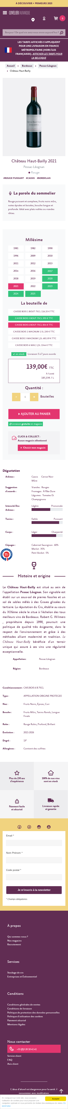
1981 (15, 248)
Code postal (12, 870)
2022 (33, 286)
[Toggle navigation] (5, 12)
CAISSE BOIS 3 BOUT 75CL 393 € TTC (34, 318)
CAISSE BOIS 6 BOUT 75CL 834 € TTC (34, 325)
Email (9, 835)
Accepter (55, 1098)
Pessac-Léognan (47, 65)
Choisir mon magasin (34, 447)
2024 (15, 293)
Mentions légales (16, 1024)
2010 (50, 255)
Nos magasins (14, 940)
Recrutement (14, 944)
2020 (50, 278)
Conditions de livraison (19, 1008)
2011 (15, 263)
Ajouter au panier (35, 414)
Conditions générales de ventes (23, 1004)
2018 (15, 278)
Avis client (12, 1064)
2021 (15, 286)
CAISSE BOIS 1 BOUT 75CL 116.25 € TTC (34, 311)
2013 (50, 263)
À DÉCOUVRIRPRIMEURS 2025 (34, 3)
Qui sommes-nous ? (17, 936)
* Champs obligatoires (16, 899)
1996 (15, 255)
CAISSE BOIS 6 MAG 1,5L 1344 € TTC (34, 345)
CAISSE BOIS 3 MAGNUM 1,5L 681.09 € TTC (34, 338)
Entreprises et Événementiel (22, 976)
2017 (50, 271)
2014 (15, 271)
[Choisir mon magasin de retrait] (33, 20)
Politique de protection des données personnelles (33, 1012)
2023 (50, 286)
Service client (14, 1056)
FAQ (9, 1060)
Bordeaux (27, 65)
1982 (33, 248)
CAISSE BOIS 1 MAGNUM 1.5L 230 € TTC (34, 331)
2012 (33, 263)
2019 (33, 278)
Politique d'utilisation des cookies (25, 1016)
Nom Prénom (13, 852)
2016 (33, 271)
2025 (33, 293)
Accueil (11, 65)
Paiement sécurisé (16, 1020)
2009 (33, 255)
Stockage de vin (15, 972)
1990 (50, 248)
